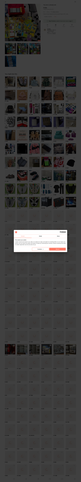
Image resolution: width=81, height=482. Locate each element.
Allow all (57, 249)
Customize (39, 249)
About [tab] (58, 236)
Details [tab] (40, 236)
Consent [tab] (22, 236)
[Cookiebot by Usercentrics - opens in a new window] (61, 232)
